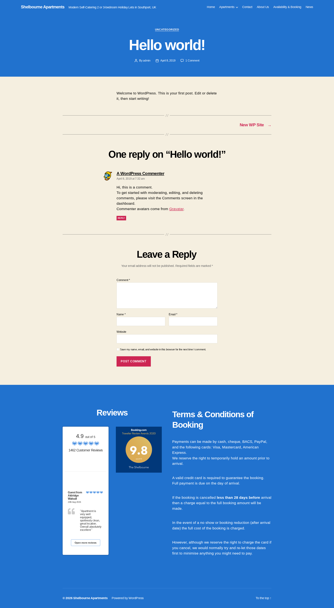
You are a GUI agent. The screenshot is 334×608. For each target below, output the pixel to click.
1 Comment (192, 60)
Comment (123, 280)
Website (121, 331)
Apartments (226, 7)
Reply (121, 218)
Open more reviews (86, 542)
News (309, 7)
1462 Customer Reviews (86, 450)
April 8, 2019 (168, 60)
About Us (263, 7)
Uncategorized (167, 29)
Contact (247, 7)
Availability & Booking (287, 7)
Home (211, 7)
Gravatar (176, 209)
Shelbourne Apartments (42, 7)
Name (121, 314)
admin (146, 60)
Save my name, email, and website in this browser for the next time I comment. (163, 349)
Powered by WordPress (128, 598)
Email (173, 314)
